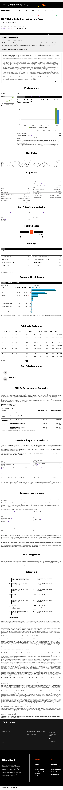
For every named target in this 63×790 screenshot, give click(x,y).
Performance (17, 34)
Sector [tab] (4, 282)
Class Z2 (4, 353)
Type (3, 287)
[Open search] (61, 10)
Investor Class (5, 331)
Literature (56, 34)
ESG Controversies (39, 660)
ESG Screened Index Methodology (28, 660)
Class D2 (4, 337)
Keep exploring (31, 746)
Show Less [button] (57, 81)
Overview (6, 34)
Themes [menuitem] (28, 10)
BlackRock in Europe (6, 731)
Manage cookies (55, 774)
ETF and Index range (41, 731)
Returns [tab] (19, 93)
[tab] (8, 100)
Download (60, 15)
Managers (37, 34)
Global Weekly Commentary (54, 732)
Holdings (47, 34)
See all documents (13, 617)
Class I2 (3, 342)
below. (37, 509)
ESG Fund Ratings (46, 659)
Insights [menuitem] (44, 10)
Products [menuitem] (21, 10)
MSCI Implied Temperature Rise (49, 660)
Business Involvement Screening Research (13, 660)
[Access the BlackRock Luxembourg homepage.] (9, 761)
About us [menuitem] (15, 10)
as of (2, 408)
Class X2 (4, 348)
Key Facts (27, 34)
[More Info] (31, 96)
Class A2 (4, 334)
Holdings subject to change (7, 272)
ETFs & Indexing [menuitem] (36, 10)
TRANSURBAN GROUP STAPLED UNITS (41, 256)
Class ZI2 (4, 356)
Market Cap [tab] (17, 282)
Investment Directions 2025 (31, 734)
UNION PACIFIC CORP (6, 256)
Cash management (29, 735)
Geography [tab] (10, 282)
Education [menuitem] (51, 10)
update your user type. (31, 5)
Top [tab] (3, 249)
